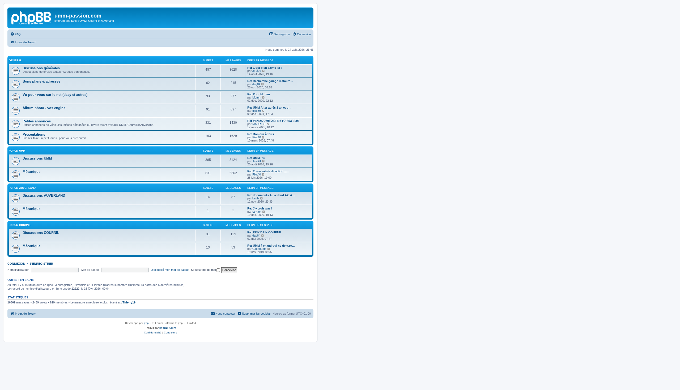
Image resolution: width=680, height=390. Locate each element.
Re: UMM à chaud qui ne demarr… (271, 245)
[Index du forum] (31, 17)
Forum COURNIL (20, 225)
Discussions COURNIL (41, 233)
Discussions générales (41, 68)
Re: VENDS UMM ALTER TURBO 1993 (273, 120)
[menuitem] (15, 34)
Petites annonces (37, 121)
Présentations (34, 134)
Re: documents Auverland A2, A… (271, 195)
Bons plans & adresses (41, 81)
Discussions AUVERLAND (44, 196)
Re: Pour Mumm (258, 94)
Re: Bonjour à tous (260, 134)
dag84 (256, 84)
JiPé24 (256, 70)
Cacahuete (259, 248)
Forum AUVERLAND (22, 187)
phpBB (148, 323)
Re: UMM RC (256, 158)
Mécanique (31, 172)
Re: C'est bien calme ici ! (264, 67)
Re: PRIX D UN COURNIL (264, 232)
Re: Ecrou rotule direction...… (268, 171)
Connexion (16, 263)
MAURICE (259, 124)
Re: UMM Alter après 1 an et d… (269, 107)
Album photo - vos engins (44, 108)
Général (15, 60)
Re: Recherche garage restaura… (270, 81)
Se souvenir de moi (203, 269)
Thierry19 (128, 302)
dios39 (256, 110)
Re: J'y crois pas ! (259, 208)
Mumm (256, 97)
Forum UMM (17, 150)
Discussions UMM (37, 158)
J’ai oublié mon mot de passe (170, 269)
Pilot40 (256, 137)
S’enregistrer (41, 263)
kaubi (255, 198)
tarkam (256, 211)
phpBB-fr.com (167, 327)
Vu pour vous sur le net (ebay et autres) (55, 95)
